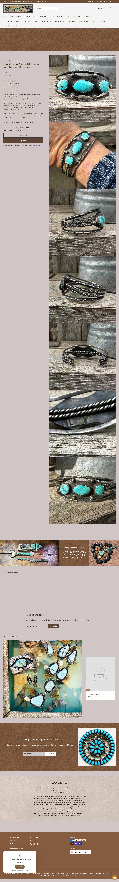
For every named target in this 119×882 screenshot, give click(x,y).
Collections (12, 61)
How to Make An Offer (99, 21)
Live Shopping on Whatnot (60, 16)
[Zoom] (82, 88)
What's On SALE (77, 16)
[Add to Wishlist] (20, 583)
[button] (114, 877)
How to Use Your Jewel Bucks (104, 873)
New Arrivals (44, 16)
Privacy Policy (59, 873)
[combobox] (47, 8)
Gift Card (28, 21)
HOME (5, 16)
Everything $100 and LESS (12, 26)
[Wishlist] (106, 8)
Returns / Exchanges (72, 873)
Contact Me (14, 846)
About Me (13, 843)
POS (58, 875)
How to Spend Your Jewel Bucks (78, 21)
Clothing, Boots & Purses (11, 21)
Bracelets (20, 61)
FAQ (35, 21)
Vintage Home (45, 21)
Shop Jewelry (15, 16)
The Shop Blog (59, 21)
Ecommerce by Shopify (72, 875)
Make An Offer (90, 16)
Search (12, 840)
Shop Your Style (30, 16)
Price (5, 72)
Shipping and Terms (16, 848)
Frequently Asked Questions (47, 875)
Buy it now (23, 141)
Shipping (6, 130)
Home (5, 61)
